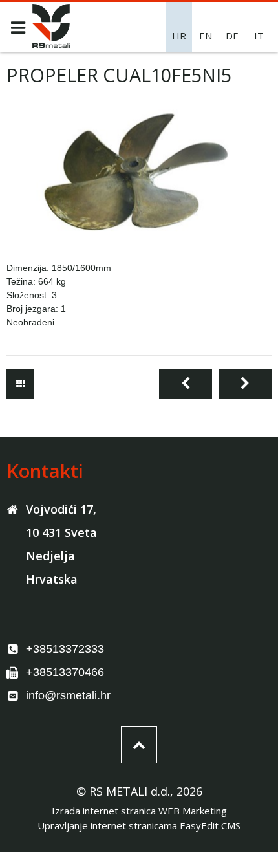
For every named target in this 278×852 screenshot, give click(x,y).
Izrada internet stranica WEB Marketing (139, 810)
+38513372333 (65, 648)
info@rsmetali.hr (68, 695)
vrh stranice (139, 744)
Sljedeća (245, 384)
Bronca (20, 384)
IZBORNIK (17, 28)
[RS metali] (51, 44)
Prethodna (185, 384)
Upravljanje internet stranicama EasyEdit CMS (139, 825)
